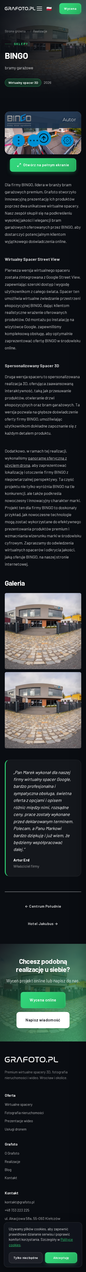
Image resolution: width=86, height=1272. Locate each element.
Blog (8, 1169)
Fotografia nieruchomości (24, 1113)
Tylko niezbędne (25, 1258)
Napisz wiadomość (43, 1019)
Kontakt (11, 1178)
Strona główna (15, 31)
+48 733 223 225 (17, 1210)
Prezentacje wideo (19, 1121)
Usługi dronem (16, 1129)
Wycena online (43, 999)
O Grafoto (12, 1153)
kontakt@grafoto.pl (19, 1202)
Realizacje (40, 31)
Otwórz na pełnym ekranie (46, 165)
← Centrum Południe (43, 906)
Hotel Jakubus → (43, 923)
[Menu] (39, 8)
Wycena (70, 8)
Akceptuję (61, 1258)
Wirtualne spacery (18, 1104)
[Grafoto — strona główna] (20, 8)
